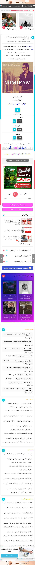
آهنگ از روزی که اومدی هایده (23, 356)
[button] (14, 10)
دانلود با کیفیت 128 (16, 209)
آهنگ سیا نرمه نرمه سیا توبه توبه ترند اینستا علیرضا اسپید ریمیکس (18, 349)
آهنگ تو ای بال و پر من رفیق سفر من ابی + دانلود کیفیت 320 (19, 368)
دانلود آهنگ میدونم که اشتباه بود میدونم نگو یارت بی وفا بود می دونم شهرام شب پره (17, 360)
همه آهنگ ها (26, 154)
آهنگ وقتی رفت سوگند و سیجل (23, 379)
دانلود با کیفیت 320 (16, 205)
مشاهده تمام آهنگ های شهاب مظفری (16, 268)
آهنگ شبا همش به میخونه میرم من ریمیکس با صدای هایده (17, 342)
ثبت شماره (9, 556)
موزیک (31, 49)
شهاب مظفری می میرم (17, 104)
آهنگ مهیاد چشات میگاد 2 (24, 375)
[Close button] (34, 545)
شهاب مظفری (15, 154)
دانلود (19, 121)
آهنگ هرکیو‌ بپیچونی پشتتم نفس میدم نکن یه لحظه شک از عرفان (17, 389)
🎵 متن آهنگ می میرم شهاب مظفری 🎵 (18, 160)
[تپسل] (4, 167)
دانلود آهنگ (10, 41)
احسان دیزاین (20, 558)
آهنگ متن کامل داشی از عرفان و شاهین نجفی (20, 383)
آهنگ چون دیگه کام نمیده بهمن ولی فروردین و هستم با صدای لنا (17, 334)
